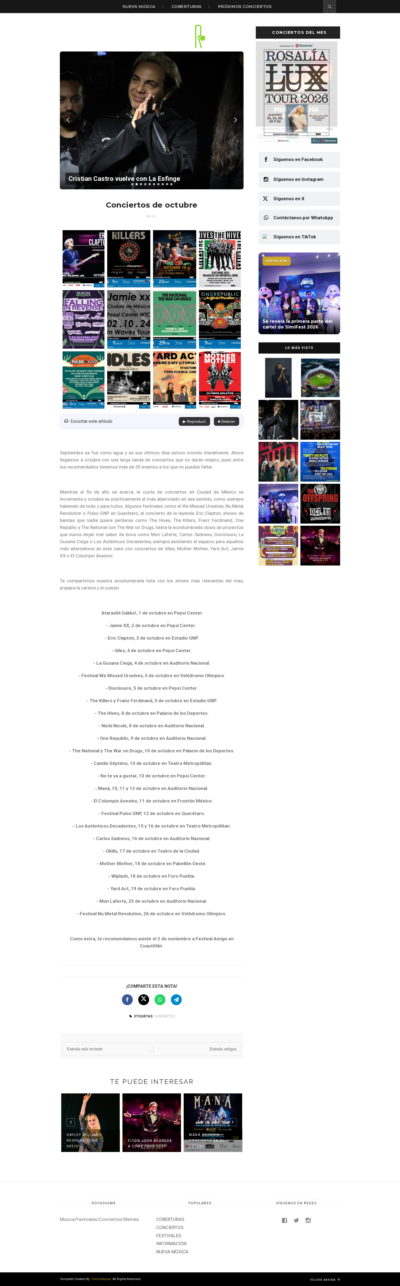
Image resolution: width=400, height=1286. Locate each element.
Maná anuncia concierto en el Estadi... (207, 1140)
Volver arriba (323, 1280)
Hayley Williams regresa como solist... (84, 1140)
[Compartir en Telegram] (176, 999)
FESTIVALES (168, 1235)
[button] (132, 184)
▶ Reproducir (194, 421)
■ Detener (226, 421)
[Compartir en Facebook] (127, 999)
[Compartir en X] (143, 999)
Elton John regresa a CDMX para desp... (150, 1143)
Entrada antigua (223, 1049)
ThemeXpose (101, 1279)
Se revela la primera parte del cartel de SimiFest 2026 (276, 512)
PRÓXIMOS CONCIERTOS (245, 6)
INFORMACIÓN (171, 1243)
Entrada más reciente (85, 1049)
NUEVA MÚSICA (138, 6)
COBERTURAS (187, 6)
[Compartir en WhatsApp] (160, 999)
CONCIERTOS (164, 1016)
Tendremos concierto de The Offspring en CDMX (319, 512)
